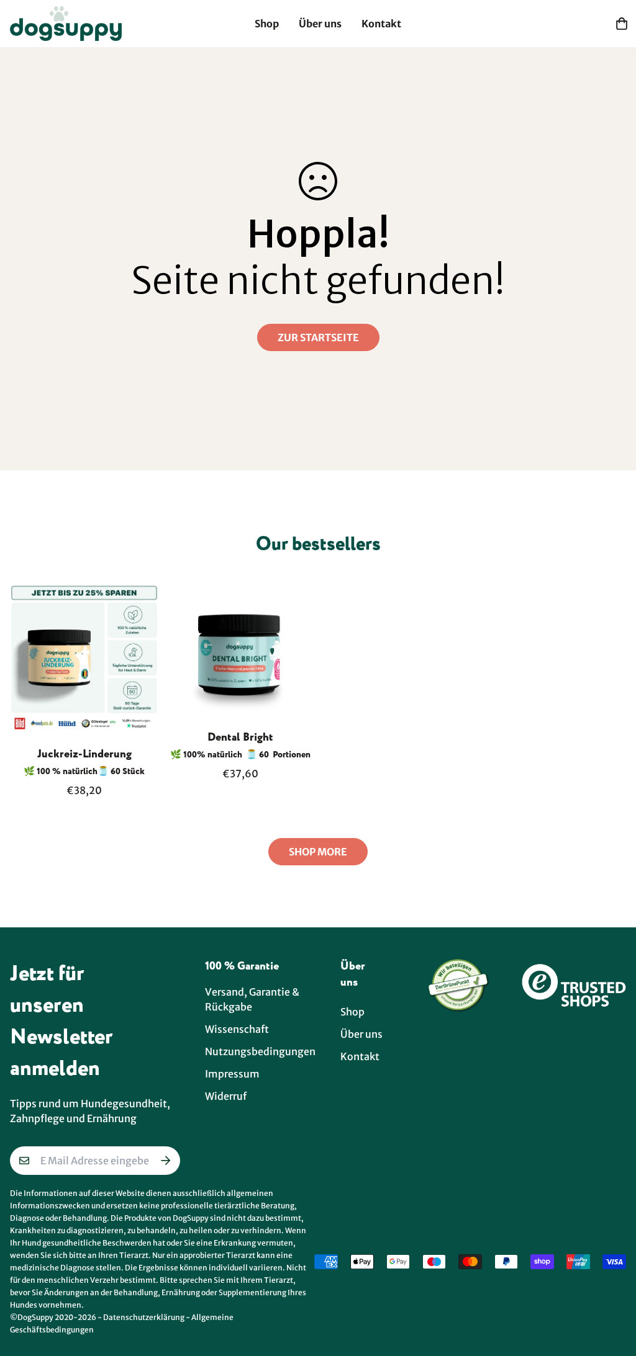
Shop (267, 23)
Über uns (320, 23)
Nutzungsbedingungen (260, 1051)
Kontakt (381, 23)
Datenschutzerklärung (143, 1317)
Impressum (232, 1074)
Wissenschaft (237, 1029)
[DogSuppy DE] (66, 23)
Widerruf (226, 1096)
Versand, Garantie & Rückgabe (252, 999)
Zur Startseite (318, 337)
